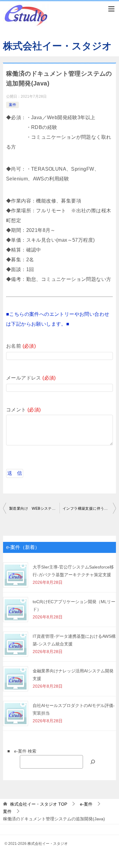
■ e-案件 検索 (19, 751)
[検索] (92, 761)
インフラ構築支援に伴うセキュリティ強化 (89, 508)
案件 (12, 105)
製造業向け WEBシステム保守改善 (34, 508)
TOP (38, 804)
